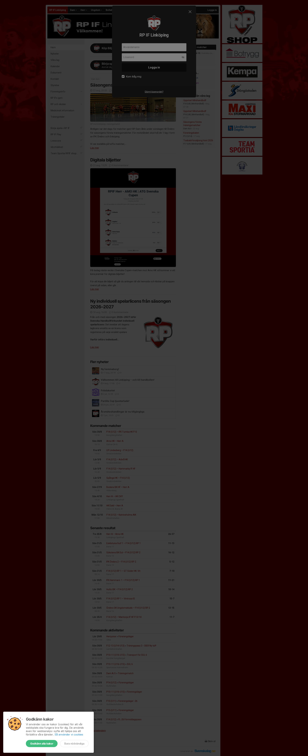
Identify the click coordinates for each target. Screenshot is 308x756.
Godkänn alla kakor (41, 743)
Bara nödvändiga (74, 743)
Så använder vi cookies (68, 734)
